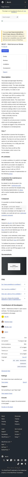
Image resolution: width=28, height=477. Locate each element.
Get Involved (18, 429)
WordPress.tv (5, 437)
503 (14, 360)
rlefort (6, 332)
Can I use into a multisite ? (8, 289)
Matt (3, 444)
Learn (3, 429)
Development (6, 68)
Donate (17, 434)
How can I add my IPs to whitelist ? (11, 294)
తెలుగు (6, 456)
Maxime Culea (8, 322)
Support (5, 72)
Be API (10, 223)
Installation (6, 64)
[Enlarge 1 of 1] (24, 259)
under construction (22, 366)
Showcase (18, 416)
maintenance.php (16, 185)
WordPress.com (6, 442)
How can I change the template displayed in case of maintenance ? (11, 298)
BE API (5, 46)
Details (5, 56)
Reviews (5, 60)
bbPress (4, 447)
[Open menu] (25, 2)
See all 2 (24, 357)
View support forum (6, 393)
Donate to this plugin (7, 407)
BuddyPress (5, 449)
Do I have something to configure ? (11, 284)
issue (15, 240)
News (3, 419)
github (10, 173)
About (3, 416)
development (23, 360)
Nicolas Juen (8, 327)
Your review (4, 382)
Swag (17, 437)
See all (25, 382)
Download (5, 50)
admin (17, 360)
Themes (17, 419)
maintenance (23, 363)
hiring (2, 230)
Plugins (17, 421)
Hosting (3, 421)
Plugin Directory (5, 6)
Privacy (3, 424)
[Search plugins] (17, 17)
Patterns (17, 424)
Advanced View (5, 371)
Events (17, 431)
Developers (4, 434)
